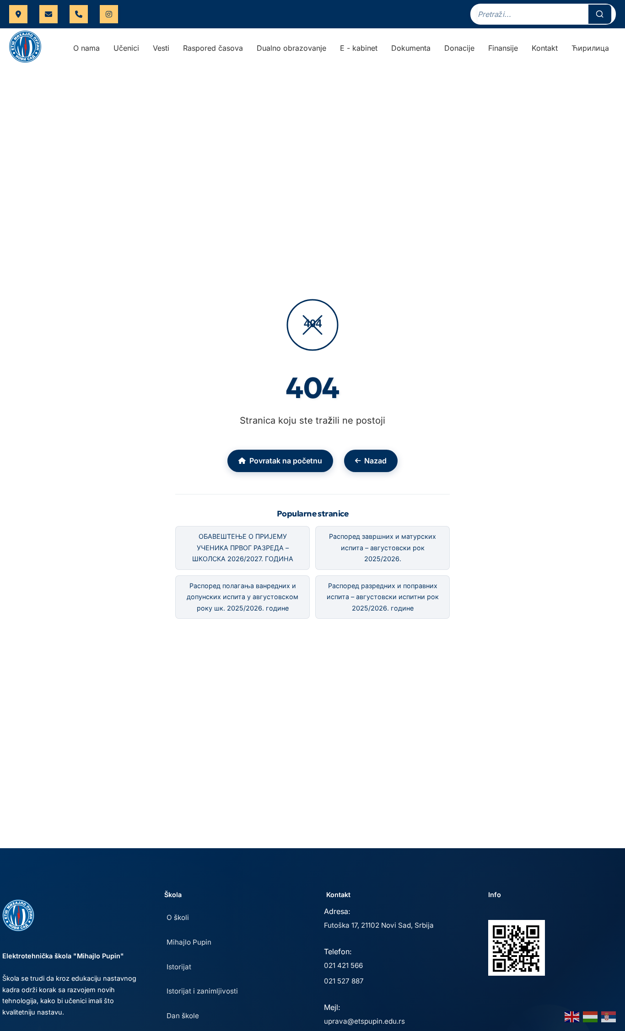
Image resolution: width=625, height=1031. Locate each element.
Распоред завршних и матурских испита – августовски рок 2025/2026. (382, 547)
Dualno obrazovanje (291, 48)
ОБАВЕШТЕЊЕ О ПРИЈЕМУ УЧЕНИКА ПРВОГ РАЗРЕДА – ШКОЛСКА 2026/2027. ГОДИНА (242, 547)
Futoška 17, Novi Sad (18, 14)
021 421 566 (78, 14)
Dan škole (183, 1015)
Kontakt (545, 48)
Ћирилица (590, 48)
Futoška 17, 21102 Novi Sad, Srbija (379, 925)
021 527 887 (344, 981)
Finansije (503, 48)
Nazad (375, 460)
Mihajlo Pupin (189, 942)
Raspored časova (213, 48)
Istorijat (179, 966)
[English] (572, 1015)
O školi (178, 917)
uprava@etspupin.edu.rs (48, 14)
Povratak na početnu (285, 460)
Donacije (459, 48)
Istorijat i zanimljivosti (202, 991)
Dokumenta (411, 48)
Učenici (126, 48)
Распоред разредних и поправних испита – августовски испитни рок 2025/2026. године (383, 597)
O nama (86, 48)
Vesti (161, 48)
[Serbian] (609, 1015)
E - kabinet (358, 48)
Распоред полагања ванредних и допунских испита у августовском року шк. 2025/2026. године (242, 597)
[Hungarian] (590, 1015)
